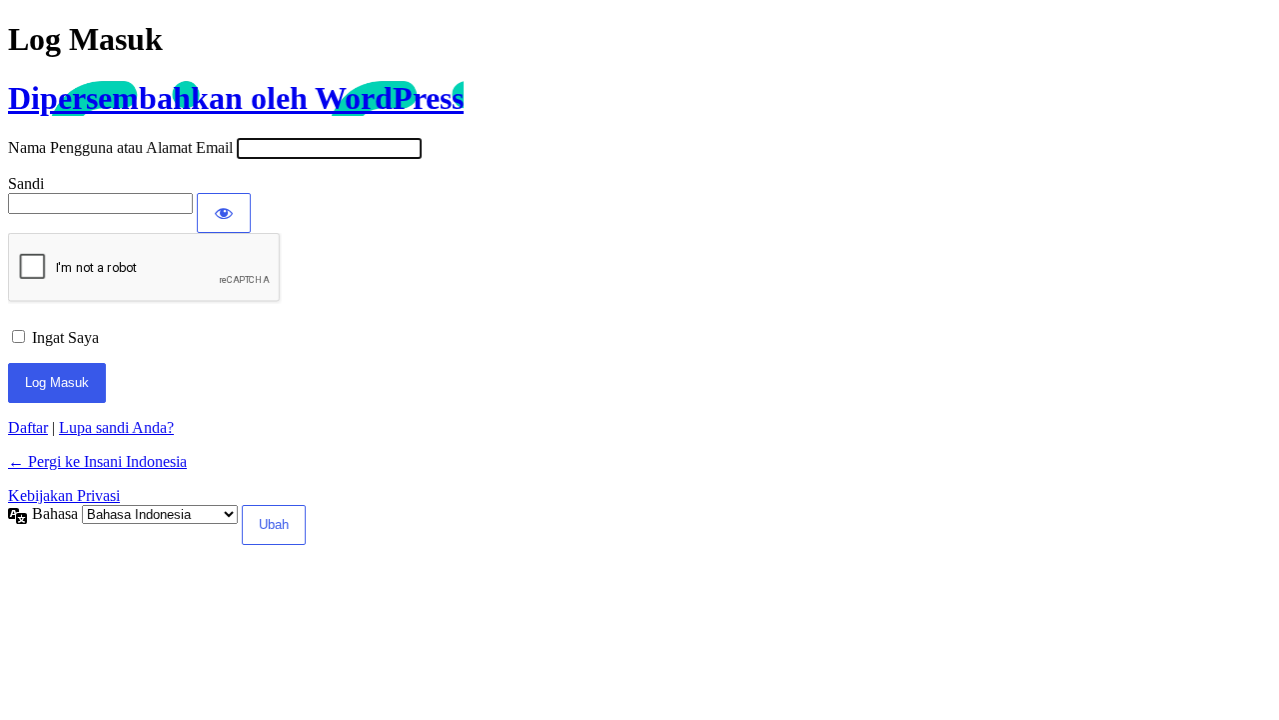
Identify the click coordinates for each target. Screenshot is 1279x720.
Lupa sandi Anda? (116, 427)
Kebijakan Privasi (64, 495)
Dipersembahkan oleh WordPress (236, 98)
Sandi (26, 183)
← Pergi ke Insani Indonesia (97, 461)
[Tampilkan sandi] (224, 213)
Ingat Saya (65, 337)
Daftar (28, 427)
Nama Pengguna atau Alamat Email (120, 147)
